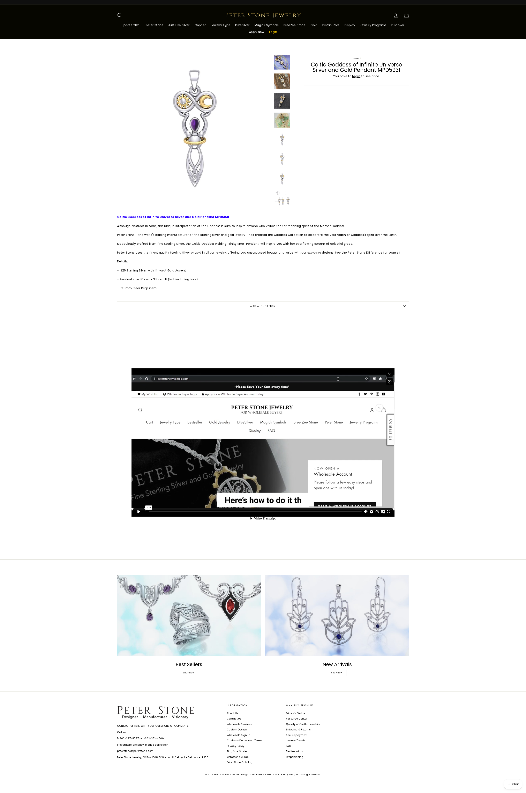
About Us (232, 713)
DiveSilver (242, 25)
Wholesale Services (239, 724)
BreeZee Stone (295, 25)
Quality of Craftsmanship (303, 724)
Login (273, 32)
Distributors (330, 25)
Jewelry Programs (373, 25)
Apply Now (256, 32)
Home (355, 58)
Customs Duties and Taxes (244, 740)
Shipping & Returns (298, 729)
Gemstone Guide (238, 757)
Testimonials (294, 751)
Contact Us (234, 718)
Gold (313, 25)
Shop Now (189, 673)
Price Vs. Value (295, 713)
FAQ (288, 746)
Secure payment (297, 735)
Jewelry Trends (296, 740)
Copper (200, 25)
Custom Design (237, 729)
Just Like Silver (179, 25)
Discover (397, 25)
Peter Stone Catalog (240, 762)
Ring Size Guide (237, 751)
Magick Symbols (267, 25)
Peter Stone (154, 25)
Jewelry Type (220, 25)
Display (350, 25)
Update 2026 (131, 25)
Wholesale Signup (238, 735)
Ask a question (263, 306)
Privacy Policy (236, 746)
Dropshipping (294, 757)
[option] (194, 132)
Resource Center (296, 718)
